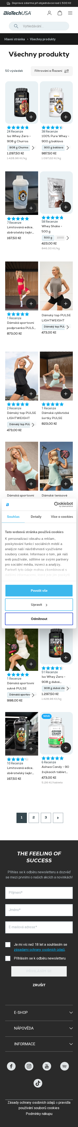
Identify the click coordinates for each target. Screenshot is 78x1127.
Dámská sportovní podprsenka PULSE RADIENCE (21, 328)
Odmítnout (39, 618)
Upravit (36, 604)
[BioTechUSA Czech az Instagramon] (29, 1069)
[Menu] (70, 13)
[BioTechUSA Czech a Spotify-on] (64, 1069)
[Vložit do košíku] (31, 117)
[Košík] (59, 13)
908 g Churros (18, 148)
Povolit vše (39, 590)
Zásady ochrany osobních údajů (31, 1102)
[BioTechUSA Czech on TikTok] (38, 1086)
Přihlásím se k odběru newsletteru (40, 958)
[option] (19, 148)
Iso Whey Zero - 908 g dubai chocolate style (53, 682)
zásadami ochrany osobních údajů (39, 950)
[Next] (33, 148)
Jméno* (15, 910)
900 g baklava (53, 148)
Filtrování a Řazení (48, 71)
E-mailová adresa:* (23, 927)
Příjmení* (16, 893)
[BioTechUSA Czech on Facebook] (11, 1069)
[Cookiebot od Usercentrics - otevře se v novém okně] (55, 504)
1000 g (61, 238)
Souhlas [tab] (13, 516)
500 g (48, 238)
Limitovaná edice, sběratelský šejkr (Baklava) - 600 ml (20, 232)
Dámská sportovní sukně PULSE (29, 695)
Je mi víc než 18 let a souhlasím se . (41, 947)
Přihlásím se (39, 971)
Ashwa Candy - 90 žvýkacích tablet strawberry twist (55, 772)
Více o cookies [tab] (62, 516)
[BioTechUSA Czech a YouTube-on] (46, 1069)
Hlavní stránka (14, 39)
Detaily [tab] (36, 516)
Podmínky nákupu (39, 1114)
